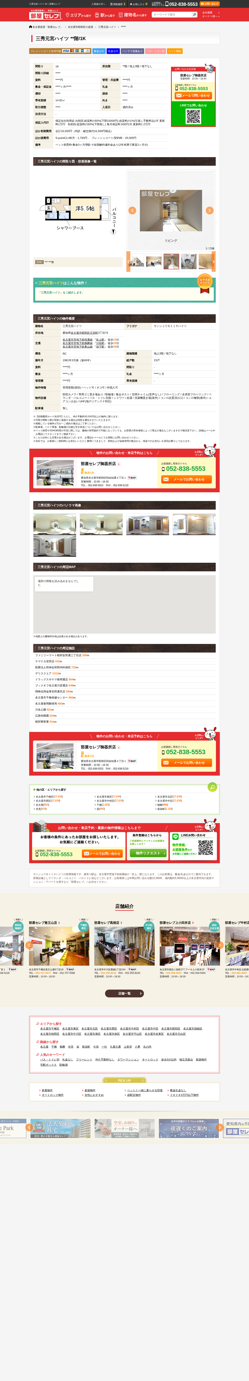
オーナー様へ (209, 16)
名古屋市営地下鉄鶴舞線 (78, 343)
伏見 (38, 809)
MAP (133, 477)
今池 (96, 1046)
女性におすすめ (94, 1095)
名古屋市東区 (104, 796)
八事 (137, 1046)
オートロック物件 (53, 1095)
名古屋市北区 (165, 796)
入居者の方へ (98, 4)
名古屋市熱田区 (49, 1033)
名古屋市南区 (111, 1033)
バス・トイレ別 (49, 1059)
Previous (132, 210)
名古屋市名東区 (154, 1033)
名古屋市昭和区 (80, 332)
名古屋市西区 (43, 800)
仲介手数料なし (104, 1059)
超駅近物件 (134, 1095)
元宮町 (94, 332)
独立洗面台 (186, 1059)
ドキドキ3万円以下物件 (184, 1095)
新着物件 (47, 1090)
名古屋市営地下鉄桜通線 (78, 339)
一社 (104, 1046)
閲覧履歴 (119, 4)
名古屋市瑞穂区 (192, 1028)
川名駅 (100, 343)
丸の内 (147, 1046)
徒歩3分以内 (168, 1059)
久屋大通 (115, 1046)
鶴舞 (159, 804)
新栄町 (161, 809)
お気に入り (140, 4)
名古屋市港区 (92, 1033)
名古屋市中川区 (71, 1033)
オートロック (150, 1059)
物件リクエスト (148, 853)
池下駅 (100, 346)
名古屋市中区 (165, 800)
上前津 (128, 1046)
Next (210, 210)
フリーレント (84, 1059)
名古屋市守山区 (132, 1033)
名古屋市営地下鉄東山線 (78, 346)
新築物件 (201, 1059)
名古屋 (39, 804)
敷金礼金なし (178, 1090)
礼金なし (67, 1059)
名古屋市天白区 (176, 1033)
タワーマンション (128, 1059)
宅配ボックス (48, 1064)
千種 (99, 804)
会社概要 (207, 12)
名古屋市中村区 (105, 800)
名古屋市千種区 (44, 796)
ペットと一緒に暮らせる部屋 (145, 1090)
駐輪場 (64, 1064)
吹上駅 (100, 339)
